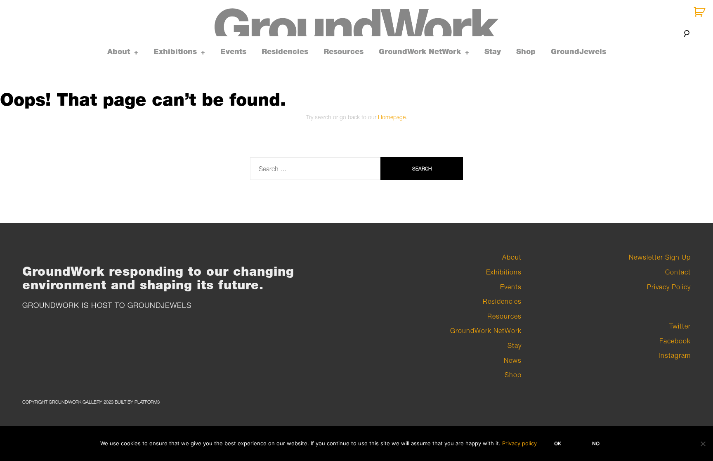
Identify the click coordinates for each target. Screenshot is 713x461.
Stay (492, 51)
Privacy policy (519, 443)
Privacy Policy (669, 287)
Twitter (680, 326)
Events (233, 51)
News (513, 360)
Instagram (675, 355)
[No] (703, 444)
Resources (343, 51)
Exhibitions (175, 51)
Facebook (675, 341)
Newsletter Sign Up (660, 257)
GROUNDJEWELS (159, 305)
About (118, 51)
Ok (557, 443)
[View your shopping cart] (700, 12)
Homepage (392, 117)
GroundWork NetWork (420, 51)
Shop (526, 51)
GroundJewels (578, 51)
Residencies (285, 51)
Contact (678, 272)
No (596, 443)
